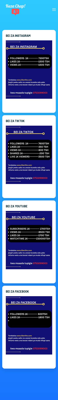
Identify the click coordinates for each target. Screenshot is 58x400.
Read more (29, 106)
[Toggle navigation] (54, 9)
